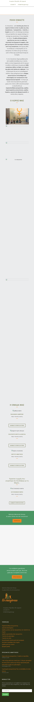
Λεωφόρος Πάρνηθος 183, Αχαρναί (17, 1)
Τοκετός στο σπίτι (6, 638)
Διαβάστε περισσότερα (17, 425)
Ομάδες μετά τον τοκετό (8, 644)
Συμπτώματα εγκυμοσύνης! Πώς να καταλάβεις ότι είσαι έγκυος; (16, 670)
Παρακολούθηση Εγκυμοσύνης (10, 625)
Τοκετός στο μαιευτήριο (8, 636)
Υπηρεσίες (17, 520)
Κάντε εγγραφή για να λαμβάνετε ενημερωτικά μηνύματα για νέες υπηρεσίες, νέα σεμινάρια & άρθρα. (16, 684)
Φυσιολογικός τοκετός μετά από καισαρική (13, 640)
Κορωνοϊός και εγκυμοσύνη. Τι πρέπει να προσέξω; (15, 656)
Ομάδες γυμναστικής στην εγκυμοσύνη (12, 634)
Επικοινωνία (17, 577)
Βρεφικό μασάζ (6, 646)
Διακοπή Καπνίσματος (7, 628)
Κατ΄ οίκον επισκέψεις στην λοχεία (10, 642)
